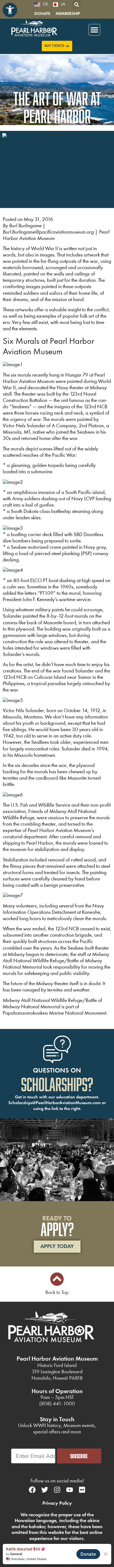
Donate (42, 14)
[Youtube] (69, 1489)
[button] (10, 10)
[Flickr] (81, 1489)
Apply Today (57, 1246)
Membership (68, 14)
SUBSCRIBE (79, 1456)
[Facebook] (32, 1489)
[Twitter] (44, 1489)
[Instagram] (57, 1489)
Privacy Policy (57, 1503)
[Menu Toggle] (94, 30)
